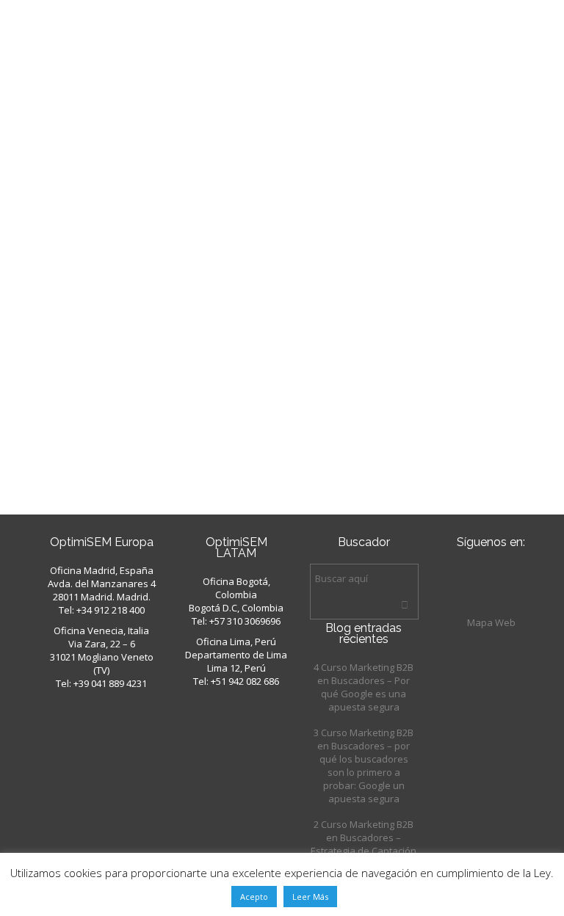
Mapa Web (491, 622)
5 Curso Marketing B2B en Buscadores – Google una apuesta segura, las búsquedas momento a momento (154, 158)
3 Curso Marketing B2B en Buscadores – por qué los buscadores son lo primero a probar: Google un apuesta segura (363, 765)
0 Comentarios (201, 470)
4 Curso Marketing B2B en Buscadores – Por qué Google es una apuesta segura (363, 687)
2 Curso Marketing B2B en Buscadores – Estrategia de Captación (363, 837)
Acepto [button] (254, 896)
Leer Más (310, 896)
